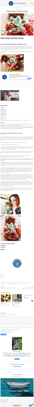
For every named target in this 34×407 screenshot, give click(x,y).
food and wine (29, 282)
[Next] (32, 301)
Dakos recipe (17, 282)
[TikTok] (20, 405)
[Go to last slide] (1, 301)
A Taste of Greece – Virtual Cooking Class (6, 287)
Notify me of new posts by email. (6, 332)
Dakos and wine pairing (12, 282)
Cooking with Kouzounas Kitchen (4, 282)
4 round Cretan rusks (3, 111)
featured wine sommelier (23, 282)
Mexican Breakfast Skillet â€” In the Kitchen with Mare (16, 303)
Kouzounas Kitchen (26, 297)
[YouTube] (18, 405)
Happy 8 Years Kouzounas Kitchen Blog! (28, 287)
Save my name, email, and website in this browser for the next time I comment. (11, 329)
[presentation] (6, 298)
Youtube (2, 247)
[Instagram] (13, 405)
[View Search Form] (31, 3)
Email (13, 327)
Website (2, 249)
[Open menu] (1, 3)
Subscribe (31, 405)
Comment (2, 316)
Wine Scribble (17, 44)
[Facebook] (16, 405)
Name (2, 327)
